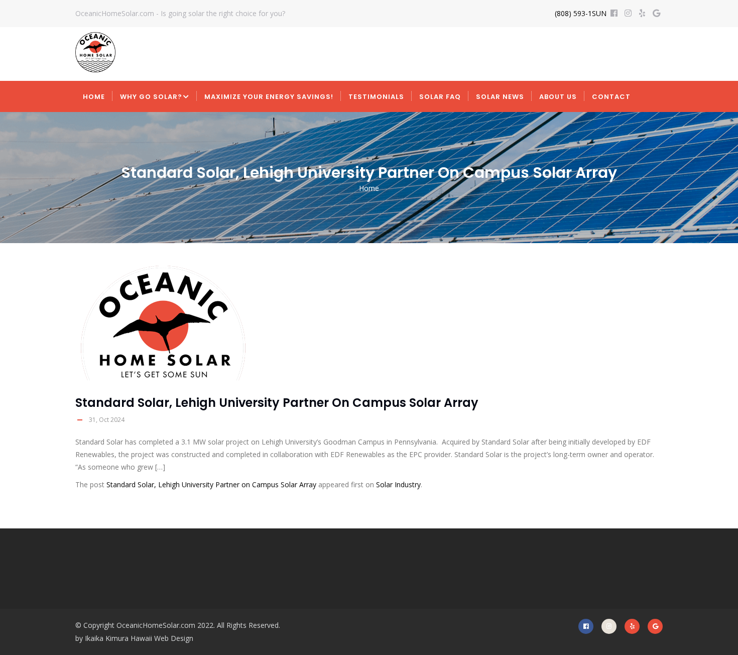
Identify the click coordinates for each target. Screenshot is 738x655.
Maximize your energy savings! (268, 96)
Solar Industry (398, 484)
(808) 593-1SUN (580, 13)
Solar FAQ (440, 96)
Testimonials (376, 96)
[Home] (95, 52)
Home (94, 96)
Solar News (500, 96)
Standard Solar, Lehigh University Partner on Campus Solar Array (211, 484)
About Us (558, 96)
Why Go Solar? (151, 96)
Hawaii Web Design (162, 638)
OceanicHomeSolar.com (155, 625)
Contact (611, 96)
